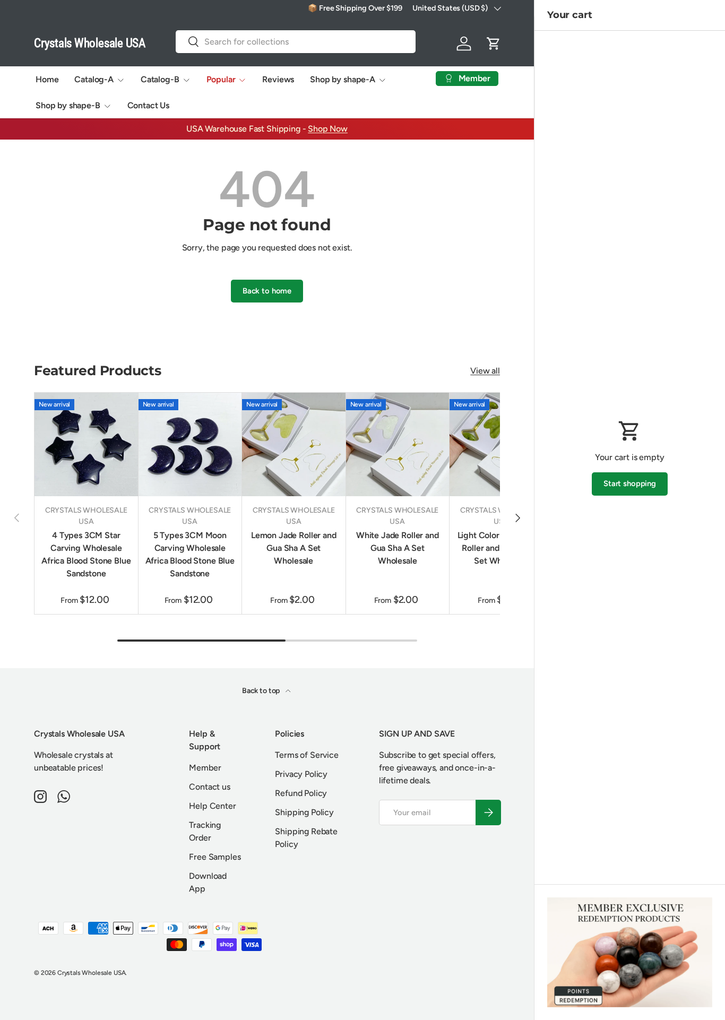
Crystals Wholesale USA (91, 972)
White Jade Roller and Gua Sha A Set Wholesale (397, 548)
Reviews (278, 79)
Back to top (261, 690)
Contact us (209, 787)
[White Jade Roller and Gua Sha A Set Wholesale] (398, 444)
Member (205, 768)
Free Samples (214, 857)
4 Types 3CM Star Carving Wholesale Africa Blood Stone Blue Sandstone (86, 554)
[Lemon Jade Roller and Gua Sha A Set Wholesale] (294, 444)
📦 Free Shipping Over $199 (355, 8)
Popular (221, 79)
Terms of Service (306, 755)
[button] (493, 43)
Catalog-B (160, 79)
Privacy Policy (301, 774)
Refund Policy (301, 793)
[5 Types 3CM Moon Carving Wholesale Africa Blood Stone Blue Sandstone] (190, 444)
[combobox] (296, 41)
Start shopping (629, 483)
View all (485, 371)
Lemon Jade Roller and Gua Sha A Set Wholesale (293, 548)
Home (47, 79)
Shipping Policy (304, 812)
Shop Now (328, 129)
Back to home (267, 291)
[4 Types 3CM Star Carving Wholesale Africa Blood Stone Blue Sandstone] (86, 444)
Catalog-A (94, 79)
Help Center (212, 806)
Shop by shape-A (342, 79)
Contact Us (148, 105)
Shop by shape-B (68, 105)
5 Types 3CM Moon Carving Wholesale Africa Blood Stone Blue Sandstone (190, 554)
